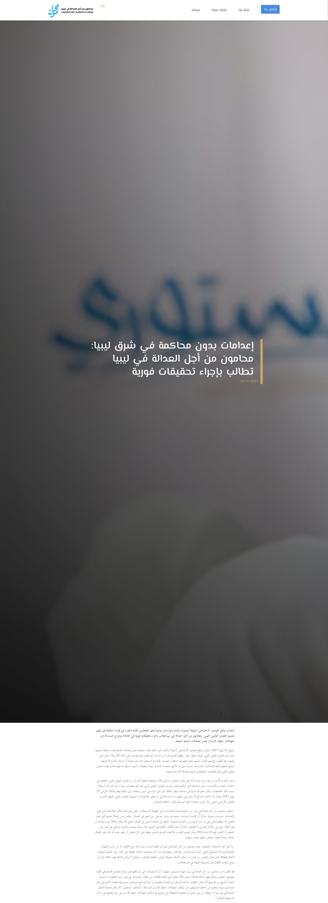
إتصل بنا (270, 9)
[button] (198, 12)
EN (103, 6)
